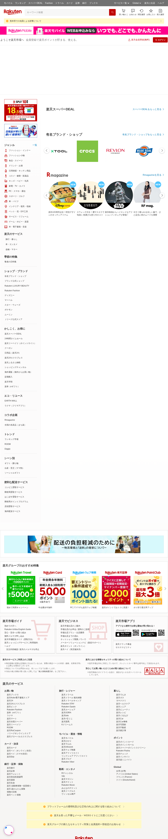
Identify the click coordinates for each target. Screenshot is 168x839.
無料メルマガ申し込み (14, 636)
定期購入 (8, 377)
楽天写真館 (121, 724)
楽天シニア (121, 707)
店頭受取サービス (12, 506)
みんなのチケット (69, 788)
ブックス (93, 3)
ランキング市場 (11, 439)
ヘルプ (161, 3)
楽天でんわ (66, 744)
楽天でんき (121, 695)
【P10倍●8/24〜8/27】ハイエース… (94, 327)
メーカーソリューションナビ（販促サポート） (81, 642)
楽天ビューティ (123, 709)
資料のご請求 (84, 629)
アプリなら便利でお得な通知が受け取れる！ (135, 626)
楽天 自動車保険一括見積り (19, 786)
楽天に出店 (149, 3)
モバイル (8, 3)
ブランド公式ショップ (14, 281)
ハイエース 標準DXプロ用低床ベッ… (113, 327)
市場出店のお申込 (68, 629)
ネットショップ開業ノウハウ (73, 639)
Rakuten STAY (68, 704)
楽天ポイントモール (125, 745)
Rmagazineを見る (152, 442)
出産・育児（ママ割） (14, 468)
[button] (132, 12)
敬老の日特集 (10, 262)
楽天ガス (120, 697)
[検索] (112, 12)
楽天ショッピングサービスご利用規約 (21, 642)
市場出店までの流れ (69, 636)
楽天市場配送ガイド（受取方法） (19, 639)
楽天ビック (12, 707)
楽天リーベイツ (14, 724)
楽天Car (119, 719)
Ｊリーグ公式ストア (13, 319)
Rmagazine (10, 420)
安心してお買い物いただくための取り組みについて (108, 668)
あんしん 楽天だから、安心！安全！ (154, 671)
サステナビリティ (123, 647)
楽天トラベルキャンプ (71, 700)
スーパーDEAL (35, 3)
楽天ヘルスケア (123, 704)
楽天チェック (122, 754)
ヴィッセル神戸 (68, 794)
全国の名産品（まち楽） (15, 425)
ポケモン (8, 310)
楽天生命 (11, 783)
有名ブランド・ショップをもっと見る (141, 258)
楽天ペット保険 (14, 795)
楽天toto (65, 715)
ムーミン (8, 314)
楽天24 (10, 700)
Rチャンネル (67, 773)
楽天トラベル (67, 695)
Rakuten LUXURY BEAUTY (17, 286)
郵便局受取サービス (13, 492)
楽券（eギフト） (12, 386)
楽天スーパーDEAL (13, 334)
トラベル (59, 3)
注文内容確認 (12, 649)
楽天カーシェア (68, 709)
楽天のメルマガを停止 (29, 649)
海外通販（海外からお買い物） (18, 372)
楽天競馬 (65, 721)
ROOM (8, 444)
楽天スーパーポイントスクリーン (131, 748)
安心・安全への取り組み (15, 632)
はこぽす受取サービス (14, 497)
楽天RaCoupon (14, 730)
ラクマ (10, 715)
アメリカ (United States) (127, 774)
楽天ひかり (66, 741)
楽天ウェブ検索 (68, 750)
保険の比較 (12, 792)
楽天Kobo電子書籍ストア (18, 697)
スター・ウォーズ (12, 305)
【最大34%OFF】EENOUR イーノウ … (75, 327)
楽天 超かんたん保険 (16, 789)
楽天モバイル (67, 738)
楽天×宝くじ (67, 719)
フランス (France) (124, 777)
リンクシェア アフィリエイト (75, 756)
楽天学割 (8, 382)
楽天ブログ (66, 759)
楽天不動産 (121, 727)
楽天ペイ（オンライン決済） (19, 751)
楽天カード (12, 748)
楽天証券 (11, 771)
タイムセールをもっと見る (147, 348)
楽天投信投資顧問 (15, 777)
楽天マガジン (67, 779)
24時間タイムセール (14, 338)
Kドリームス (67, 724)
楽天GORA (66, 712)
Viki (63, 776)
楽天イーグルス (68, 791)
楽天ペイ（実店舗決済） (71, 649)
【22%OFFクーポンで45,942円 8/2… (55, 327)
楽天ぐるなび (122, 715)
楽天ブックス (13, 695)
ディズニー (9, 295)
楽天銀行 (11, 768)
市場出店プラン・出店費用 (72, 632)
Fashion (49, 3)
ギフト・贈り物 (11, 463)
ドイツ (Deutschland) (125, 780)
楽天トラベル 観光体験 (72, 697)
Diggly (7, 449)
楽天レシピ (121, 712)
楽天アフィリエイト (70, 753)
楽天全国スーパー (15, 721)
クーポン (8, 348)
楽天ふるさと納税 (12, 362)
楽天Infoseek (67, 747)
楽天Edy (10, 757)
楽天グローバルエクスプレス (19, 736)
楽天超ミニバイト (124, 760)
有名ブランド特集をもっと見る (145, 399)
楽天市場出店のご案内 (70, 626)
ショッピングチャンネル (15, 367)
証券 (77, 3)
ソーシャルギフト (12, 473)
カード (69, 3)
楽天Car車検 (121, 721)
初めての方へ (10, 626)
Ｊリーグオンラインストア (19, 733)
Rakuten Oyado (68, 707)
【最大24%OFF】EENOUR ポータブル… (131, 327)
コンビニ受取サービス (14, 487)
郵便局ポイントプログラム (16, 501)
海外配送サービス (12, 511)
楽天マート (12, 719)
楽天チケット (67, 782)
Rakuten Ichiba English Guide (17, 629)
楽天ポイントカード (125, 742)
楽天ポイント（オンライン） (73, 646)
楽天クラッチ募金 (123, 644)
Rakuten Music (68, 785)
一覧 (34, 145)
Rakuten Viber (68, 762)
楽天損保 (11, 780)
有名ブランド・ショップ (15, 276)
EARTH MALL (11, 401)
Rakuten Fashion (12, 290)
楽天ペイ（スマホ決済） (18, 754)
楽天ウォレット (14, 774)
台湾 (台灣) (121, 771)
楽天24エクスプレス (14, 358)
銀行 (84, 3)
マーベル (8, 300)
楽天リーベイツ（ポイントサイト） (20, 343)
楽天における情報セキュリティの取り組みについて (108, 659)
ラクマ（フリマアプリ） (15, 406)
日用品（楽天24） (13, 353)
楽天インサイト (123, 757)
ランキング (20, 3)
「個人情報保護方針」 (46, 671)
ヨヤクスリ (121, 700)
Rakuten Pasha (123, 751)
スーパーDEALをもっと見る (147, 142)
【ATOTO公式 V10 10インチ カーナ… (150, 327)
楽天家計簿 (121, 730)
